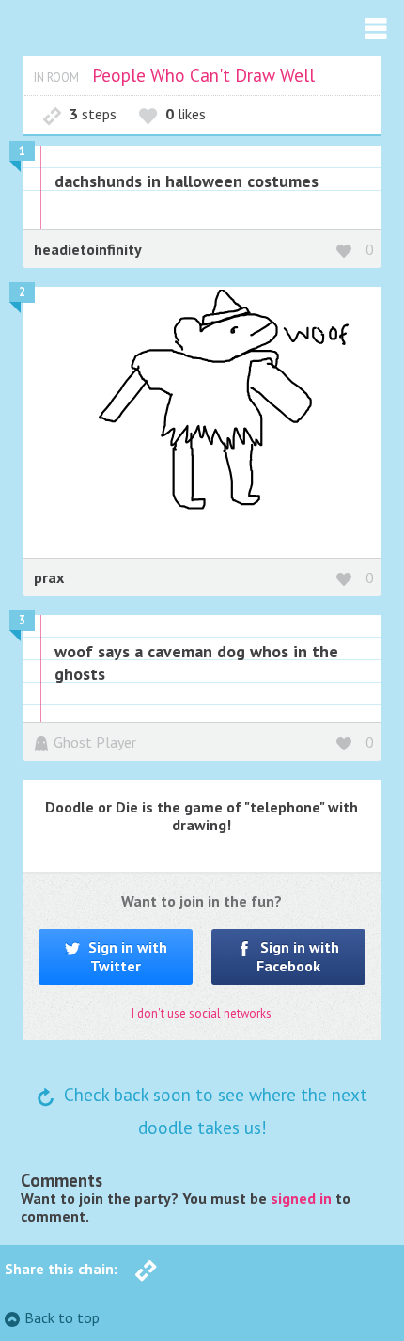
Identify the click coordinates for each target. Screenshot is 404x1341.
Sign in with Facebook (298, 956)
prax (49, 577)
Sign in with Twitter (126, 956)
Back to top (62, 1317)
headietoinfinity (88, 249)
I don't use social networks (202, 1013)
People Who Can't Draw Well (203, 75)
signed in (301, 1198)
